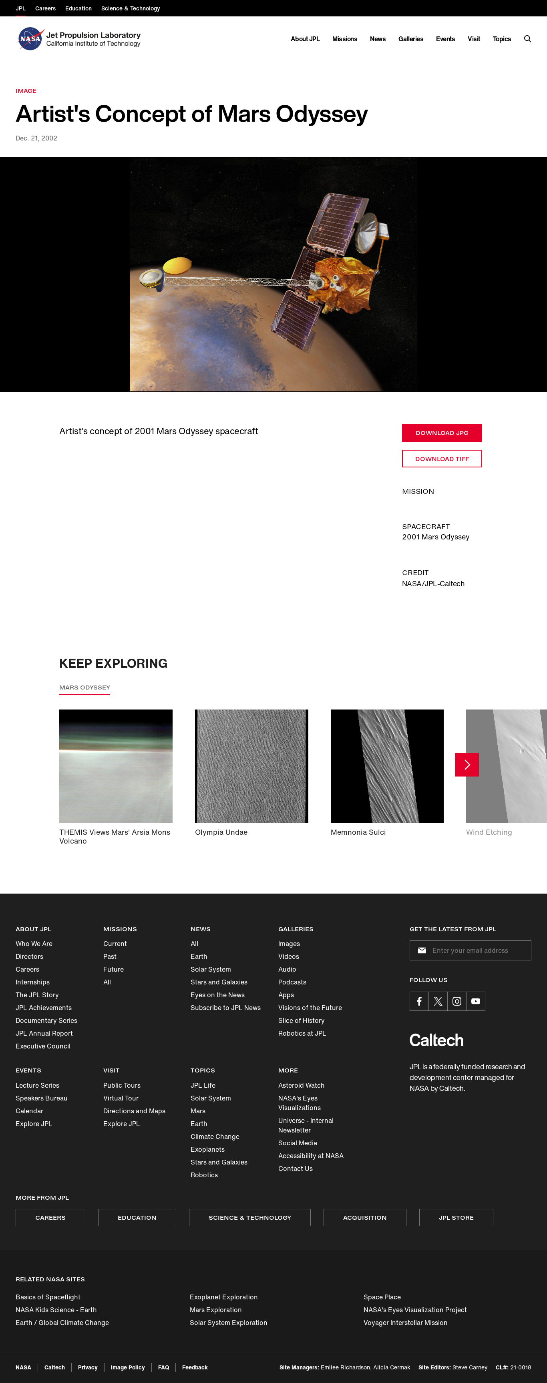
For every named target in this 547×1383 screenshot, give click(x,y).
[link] (273, 274)
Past (110, 956)
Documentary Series (46, 1020)
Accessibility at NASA (311, 1156)
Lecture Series (37, 1085)
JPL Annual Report (44, 1033)
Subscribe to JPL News (226, 1007)
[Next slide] (467, 764)
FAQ (163, 1367)
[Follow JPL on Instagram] (457, 1001)
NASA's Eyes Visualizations (299, 1102)
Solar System (211, 969)
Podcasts (292, 982)
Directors (29, 956)
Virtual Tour (121, 1098)
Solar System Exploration (228, 1322)
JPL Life (203, 1085)
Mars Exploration (216, 1310)
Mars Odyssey (84, 687)
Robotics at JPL (302, 1033)
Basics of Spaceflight (48, 1297)
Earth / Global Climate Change (62, 1322)
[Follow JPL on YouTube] (475, 1001)
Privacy (88, 1367)
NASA (23, 1367)
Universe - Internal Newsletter (306, 1125)
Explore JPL (34, 1123)
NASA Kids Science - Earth (56, 1310)
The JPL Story (37, 995)
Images (289, 943)
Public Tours (122, 1085)
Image (26, 90)
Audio (287, 969)
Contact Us (295, 1168)
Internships (33, 982)
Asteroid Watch (301, 1085)
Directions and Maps (134, 1111)
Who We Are (34, 943)
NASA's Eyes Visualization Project (415, 1310)
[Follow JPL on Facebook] (419, 1001)
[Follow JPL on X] (438, 1001)
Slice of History (301, 1020)
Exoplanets (208, 1149)
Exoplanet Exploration (224, 1297)
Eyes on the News (218, 995)
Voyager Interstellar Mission (406, 1322)
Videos (288, 956)
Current (115, 943)
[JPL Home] (95, 38)
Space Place (382, 1297)
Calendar (29, 1111)
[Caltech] (436, 1039)
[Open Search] (528, 39)
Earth (199, 956)
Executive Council (43, 1046)
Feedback (195, 1367)
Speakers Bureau (42, 1098)
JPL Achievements (44, 1007)
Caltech (54, 1367)
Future (113, 969)
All (107, 982)
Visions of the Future (310, 1007)
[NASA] (30, 38)
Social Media (297, 1143)
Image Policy (128, 1367)
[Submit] (420, 950)
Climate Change (215, 1136)
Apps (286, 995)
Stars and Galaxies (219, 982)
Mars (198, 1111)
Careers (27, 969)
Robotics (204, 1175)
